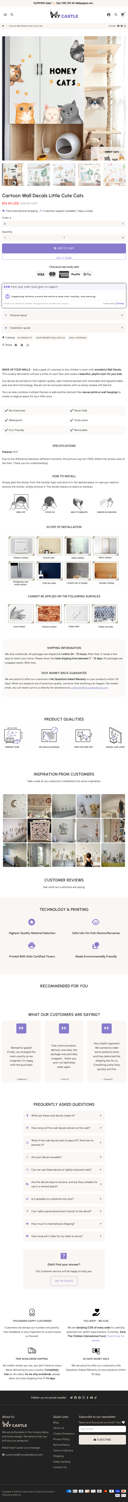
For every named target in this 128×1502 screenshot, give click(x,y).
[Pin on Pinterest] (122, 26)
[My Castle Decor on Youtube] (91, 1397)
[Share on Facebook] (118, 26)
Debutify (17, 1495)
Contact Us (60, 1467)
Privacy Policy (61, 1439)
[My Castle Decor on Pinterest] (79, 1397)
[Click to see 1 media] (13, 174)
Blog (55, 1422)
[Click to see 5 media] (114, 174)
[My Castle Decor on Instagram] (83, 1397)
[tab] (64, 315)
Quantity (7, 231)
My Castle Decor (26, 1491)
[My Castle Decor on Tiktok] (95, 1397)
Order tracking (61, 1461)
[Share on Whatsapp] (125, 26)
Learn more (109, 303)
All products (25, 338)
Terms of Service (63, 1450)
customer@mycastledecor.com (89, 687)
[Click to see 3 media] (64, 174)
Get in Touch (64, 1281)
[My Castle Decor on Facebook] (75, 1397)
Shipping (58, 1456)
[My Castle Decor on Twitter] (71, 1397)
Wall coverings (77, 338)
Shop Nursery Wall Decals (50, 338)
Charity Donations (63, 1433)
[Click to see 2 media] (38, 174)
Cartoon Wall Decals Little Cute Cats (25, 26)
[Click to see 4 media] (89, 174)
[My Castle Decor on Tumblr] (87, 1397)
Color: (6, 217)
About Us (58, 1428)
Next (121, 98)
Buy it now (64, 258)
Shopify (50, 1491)
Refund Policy (61, 1444)
